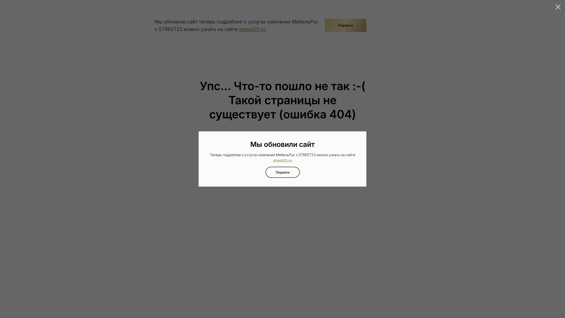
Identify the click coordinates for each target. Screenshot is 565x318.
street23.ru (282, 160)
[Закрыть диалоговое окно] (558, 7)
